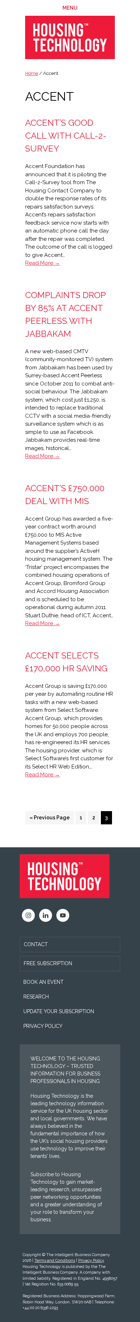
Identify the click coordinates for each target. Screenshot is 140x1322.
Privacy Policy (42, 1026)
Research (36, 997)
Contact (36, 944)
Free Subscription (48, 963)
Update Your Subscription (58, 1011)
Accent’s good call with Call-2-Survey (66, 136)
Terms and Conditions (54, 1260)
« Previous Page (49, 819)
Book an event (43, 982)
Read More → (42, 263)
